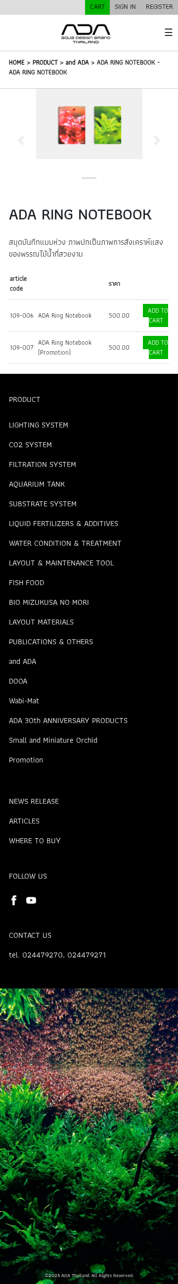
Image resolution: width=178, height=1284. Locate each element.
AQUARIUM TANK (37, 484)
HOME (17, 62)
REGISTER (159, 6)
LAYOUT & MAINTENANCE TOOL (61, 563)
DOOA (18, 681)
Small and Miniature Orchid (53, 740)
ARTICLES (24, 821)
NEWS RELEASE (34, 801)
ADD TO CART (158, 315)
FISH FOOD (26, 582)
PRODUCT (45, 62)
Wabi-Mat (24, 700)
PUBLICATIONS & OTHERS (51, 641)
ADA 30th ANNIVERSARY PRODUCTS (68, 720)
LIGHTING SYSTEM (38, 425)
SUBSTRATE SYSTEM (43, 503)
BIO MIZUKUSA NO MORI (49, 602)
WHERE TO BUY (35, 840)
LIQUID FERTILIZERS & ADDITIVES (63, 523)
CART (97, 6)
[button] (21, 140)
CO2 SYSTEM (30, 444)
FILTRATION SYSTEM (42, 464)
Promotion (26, 760)
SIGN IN (125, 6)
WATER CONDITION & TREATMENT (65, 543)
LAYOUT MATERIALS (41, 622)
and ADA (77, 62)
